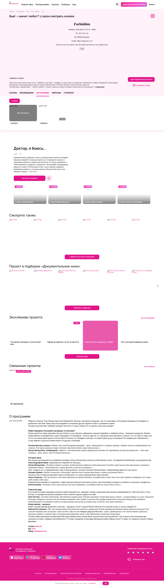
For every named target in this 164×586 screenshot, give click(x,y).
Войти (152, 4)
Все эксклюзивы (148, 318)
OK (106, 583)
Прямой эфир (27, 4)
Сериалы (55, 4)
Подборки (65, 4)
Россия (38, 526)
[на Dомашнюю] (13, 3)
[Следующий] (158, 286)
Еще (74, 4)
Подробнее (33, 171)
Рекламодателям (51, 573)
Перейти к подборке (82, 308)
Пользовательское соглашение (71, 573)
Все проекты (149, 366)
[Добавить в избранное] (153, 16)
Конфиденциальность (92, 573)
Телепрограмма (42, 4)
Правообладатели (110, 573)
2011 (34, 529)
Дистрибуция (124, 573)
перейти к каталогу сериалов (82, 257)
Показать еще (82, 356)
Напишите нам (139, 559)
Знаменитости (40, 531)
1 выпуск (13, 78)
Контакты (38, 573)
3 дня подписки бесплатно (134, 4)
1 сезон (20, 78)
